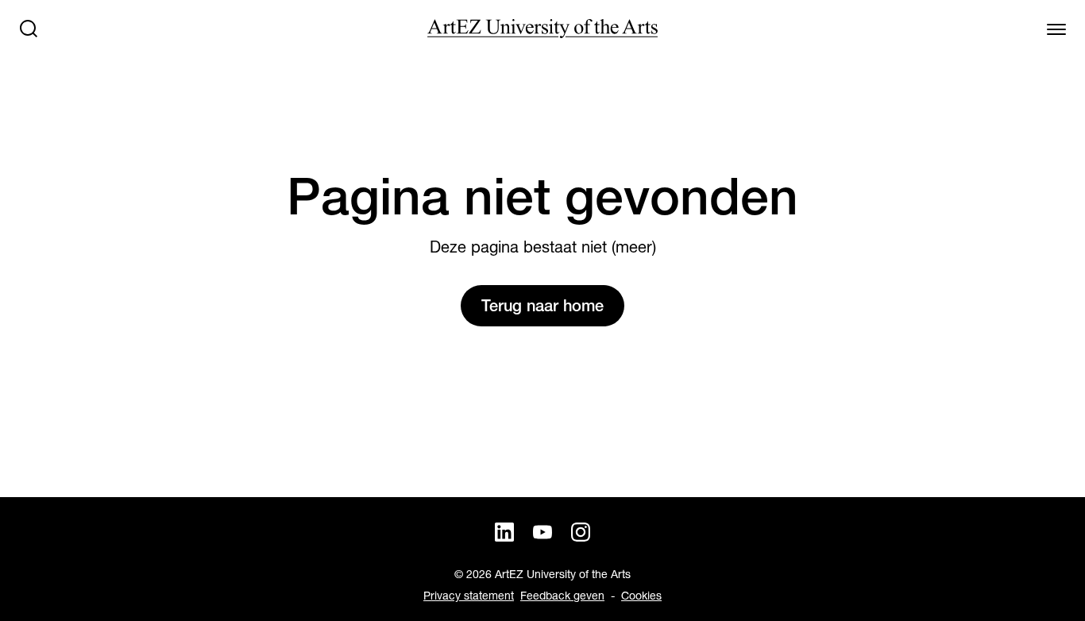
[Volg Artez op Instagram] (580, 532)
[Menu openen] (1056, 28)
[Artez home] (542, 28)
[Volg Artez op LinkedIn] (504, 532)
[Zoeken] (28, 28)
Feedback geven (562, 596)
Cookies (641, 596)
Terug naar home (542, 305)
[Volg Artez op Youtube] (542, 532)
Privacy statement (468, 596)
